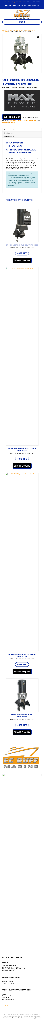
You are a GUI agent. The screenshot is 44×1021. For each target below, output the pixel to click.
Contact (38, 1018)
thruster (12, 122)
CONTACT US (33, 6)
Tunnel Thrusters (19, 30)
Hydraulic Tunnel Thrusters (19, 120)
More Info (22, 253)
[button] (38, 37)
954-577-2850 (33, 2)
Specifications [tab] (8, 133)
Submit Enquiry (12, 117)
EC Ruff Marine (20, 1018)
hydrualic (5, 122)
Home (4, 30)
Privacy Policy (30, 1018)
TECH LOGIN (6, 1006)
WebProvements (8, 1018)
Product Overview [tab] (10, 130)
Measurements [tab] (9, 136)
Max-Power (10, 30)
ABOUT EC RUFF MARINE (15, 6)
